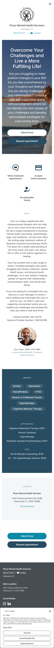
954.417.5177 (19, 33)
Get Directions (27, 506)
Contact (37, 33)
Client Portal (27, 132)
